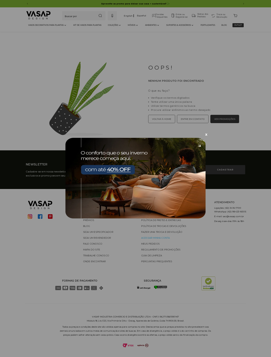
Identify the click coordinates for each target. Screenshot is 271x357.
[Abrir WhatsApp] (261, 347)
